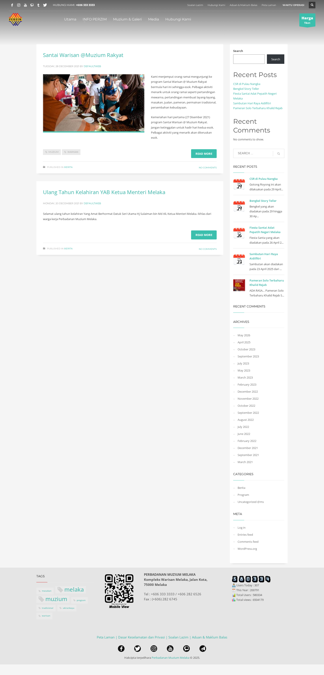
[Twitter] (45, 5)
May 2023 (244, 370)
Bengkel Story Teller (246, 89)
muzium (53, 152)
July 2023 (243, 363)
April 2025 (244, 342)
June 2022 (244, 434)
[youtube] (170, 648)
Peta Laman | (107, 637)
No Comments (208, 167)
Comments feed (248, 542)
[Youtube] (25, 5)
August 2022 (246, 420)
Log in (242, 528)
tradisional (47, 608)
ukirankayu (68, 608)
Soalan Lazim (195, 5)
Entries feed (245, 535)
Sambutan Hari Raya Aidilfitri (252, 103)
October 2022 (246, 406)
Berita (68, 167)
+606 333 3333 (85, 5)
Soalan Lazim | (180, 637)
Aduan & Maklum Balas (243, 5)
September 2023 (248, 356)
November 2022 (248, 399)
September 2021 (248, 455)
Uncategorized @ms (251, 502)
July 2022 (243, 427)
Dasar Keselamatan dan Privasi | (143, 637)
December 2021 (248, 448)
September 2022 (248, 413)
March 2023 (245, 377)
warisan (72, 152)
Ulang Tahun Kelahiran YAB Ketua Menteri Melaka (104, 192)
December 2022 (248, 392)
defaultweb (92, 66)
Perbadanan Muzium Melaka (170, 658)
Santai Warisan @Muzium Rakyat (83, 55)
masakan (46, 590)
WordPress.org (247, 549)
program (81, 600)
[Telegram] (38, 5)
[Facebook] (12, 5)
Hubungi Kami (216, 5)
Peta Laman (269, 5)
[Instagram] (18, 5)
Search (238, 51)
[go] (278, 153)
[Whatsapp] (32, 5)
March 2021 (245, 462)
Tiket (307, 19)
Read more (204, 154)
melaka (74, 589)
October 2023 (246, 349)
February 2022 (247, 441)
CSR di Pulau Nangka (246, 84)
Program (243, 495)
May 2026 (244, 335)
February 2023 (247, 384)
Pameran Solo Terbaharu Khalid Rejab (258, 108)
